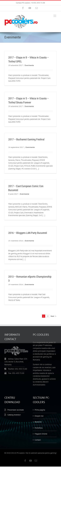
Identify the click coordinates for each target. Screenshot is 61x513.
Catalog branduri (14, 414)
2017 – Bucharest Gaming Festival (26, 139)
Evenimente (29, 65)
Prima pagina (40, 410)
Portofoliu (39, 428)
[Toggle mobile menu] (55, 15)
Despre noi (39, 416)
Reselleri (38, 422)
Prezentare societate (15, 410)
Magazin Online (41, 434)
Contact (38, 440)
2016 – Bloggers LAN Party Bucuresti (27, 232)
